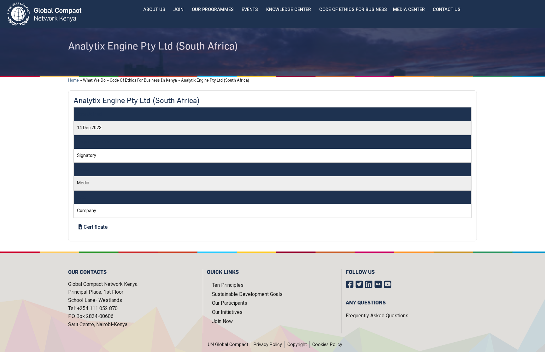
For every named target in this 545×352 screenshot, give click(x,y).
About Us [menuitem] (154, 9)
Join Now (222, 321)
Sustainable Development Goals (247, 294)
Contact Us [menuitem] (446, 9)
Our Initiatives (227, 312)
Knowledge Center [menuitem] (288, 9)
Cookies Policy (327, 344)
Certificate (95, 227)
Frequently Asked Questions (377, 316)
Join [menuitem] (178, 9)
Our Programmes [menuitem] (213, 9)
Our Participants (229, 303)
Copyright (297, 344)
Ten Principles (227, 285)
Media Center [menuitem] (409, 9)
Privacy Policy (268, 344)
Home (73, 80)
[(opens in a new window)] (350, 285)
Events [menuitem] (250, 9)
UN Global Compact (228, 344)
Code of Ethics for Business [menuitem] (353, 9)
